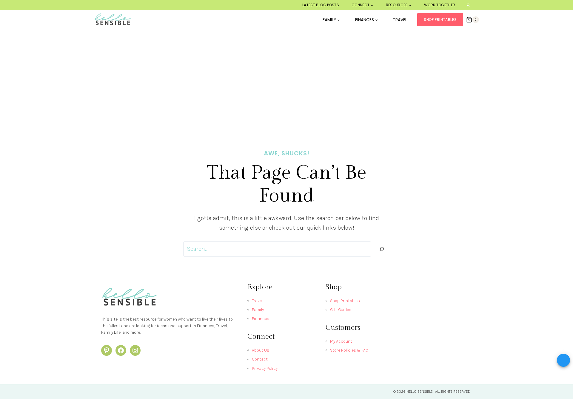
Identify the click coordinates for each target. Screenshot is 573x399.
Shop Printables (440, 19)
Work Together (439, 4)
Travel (400, 20)
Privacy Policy (265, 368)
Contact (260, 359)
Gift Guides (340, 309)
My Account (341, 341)
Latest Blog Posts (320, 4)
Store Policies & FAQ (349, 350)
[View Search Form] (468, 5)
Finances (260, 318)
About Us (260, 350)
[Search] (381, 249)
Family (258, 309)
